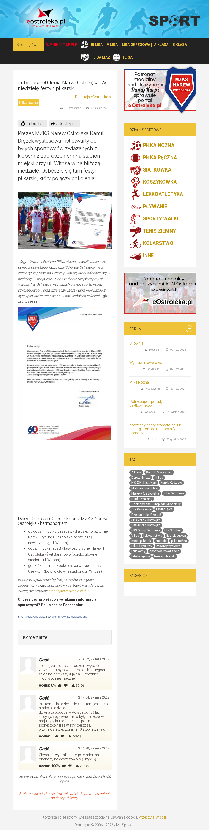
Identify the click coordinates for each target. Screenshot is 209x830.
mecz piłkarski (141, 541)
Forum (135, 329)
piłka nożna (179, 541)
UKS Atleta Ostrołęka (145, 525)
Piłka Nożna (139, 382)
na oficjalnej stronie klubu (68, 591)
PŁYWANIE (154, 207)
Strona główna (29, 45)
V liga (135, 535)
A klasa (136, 472)
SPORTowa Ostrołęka (31, 616)
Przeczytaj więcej (152, 817)
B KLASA (180, 45)
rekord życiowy (141, 546)
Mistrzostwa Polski (144, 488)
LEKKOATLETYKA (162, 194)
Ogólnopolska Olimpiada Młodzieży (156, 504)
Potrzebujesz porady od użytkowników (148, 403)
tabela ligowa (140, 556)
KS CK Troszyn (143, 482)
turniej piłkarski (164, 556)
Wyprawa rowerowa (145, 363)
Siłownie (136, 343)
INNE (148, 256)
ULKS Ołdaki (172, 530)
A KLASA (161, 45)
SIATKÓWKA (156, 170)
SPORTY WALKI (160, 219)
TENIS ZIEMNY (159, 231)
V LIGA (112, 45)
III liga (159, 477)
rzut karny (138, 551)
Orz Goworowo (141, 509)
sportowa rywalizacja (164, 551)
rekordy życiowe (168, 546)
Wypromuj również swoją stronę (67, 616)
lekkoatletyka (152, 535)
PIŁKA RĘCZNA (159, 158)
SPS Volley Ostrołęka (145, 520)
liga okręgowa (176, 535)
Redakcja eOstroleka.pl (93, 97)
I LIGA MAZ (101, 57)
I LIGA (128, 57)
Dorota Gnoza (141, 477)
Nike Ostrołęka (174, 493)
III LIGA (97, 45)
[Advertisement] (69, 479)
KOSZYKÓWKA (159, 182)
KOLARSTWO (157, 243)
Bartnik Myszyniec (159, 472)
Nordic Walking (141, 499)
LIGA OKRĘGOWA (136, 45)
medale (161, 541)
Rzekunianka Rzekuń (146, 515)
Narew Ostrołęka (145, 493)
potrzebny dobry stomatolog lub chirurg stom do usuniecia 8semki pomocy (156, 429)
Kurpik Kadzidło (171, 482)
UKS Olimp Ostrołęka (145, 530)
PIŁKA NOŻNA (158, 146)
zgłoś (80, 685)
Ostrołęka (164, 509)
